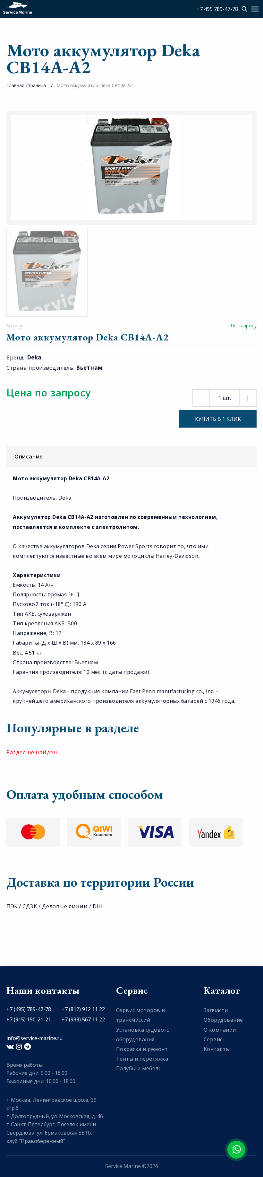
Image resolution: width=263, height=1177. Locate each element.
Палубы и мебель (139, 1068)
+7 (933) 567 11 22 (83, 1019)
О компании (220, 1029)
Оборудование (223, 1019)
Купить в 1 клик (218, 418)
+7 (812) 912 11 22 (83, 1009)
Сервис (213, 1039)
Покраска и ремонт (142, 1049)
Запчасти (216, 1010)
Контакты (217, 1049)
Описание (28, 456)
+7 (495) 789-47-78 (28, 1009)
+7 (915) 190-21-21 (28, 1019)
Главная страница (26, 85)
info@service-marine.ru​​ (34, 1038)
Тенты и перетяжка (142, 1058)
